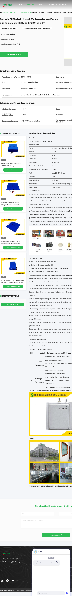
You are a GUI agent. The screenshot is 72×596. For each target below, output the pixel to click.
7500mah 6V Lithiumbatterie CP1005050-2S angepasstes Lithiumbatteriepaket (11, 166)
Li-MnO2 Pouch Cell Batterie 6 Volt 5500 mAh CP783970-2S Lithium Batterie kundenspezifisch (12, 283)
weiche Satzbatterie (61, 486)
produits (13, 12)
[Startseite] (7, 5)
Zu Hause (5, 12)
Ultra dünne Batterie (24, 12)
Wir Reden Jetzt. (13, 54)
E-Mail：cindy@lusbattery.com (13, 562)
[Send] (67, 593)
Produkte (30, 5)
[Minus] (67, 552)
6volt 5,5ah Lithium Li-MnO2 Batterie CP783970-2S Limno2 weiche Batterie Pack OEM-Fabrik (12, 244)
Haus (20, 5)
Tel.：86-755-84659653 (10, 558)
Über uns (40, 6)
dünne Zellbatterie (47, 486)
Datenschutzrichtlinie (7, 590)
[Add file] (35, 593)
